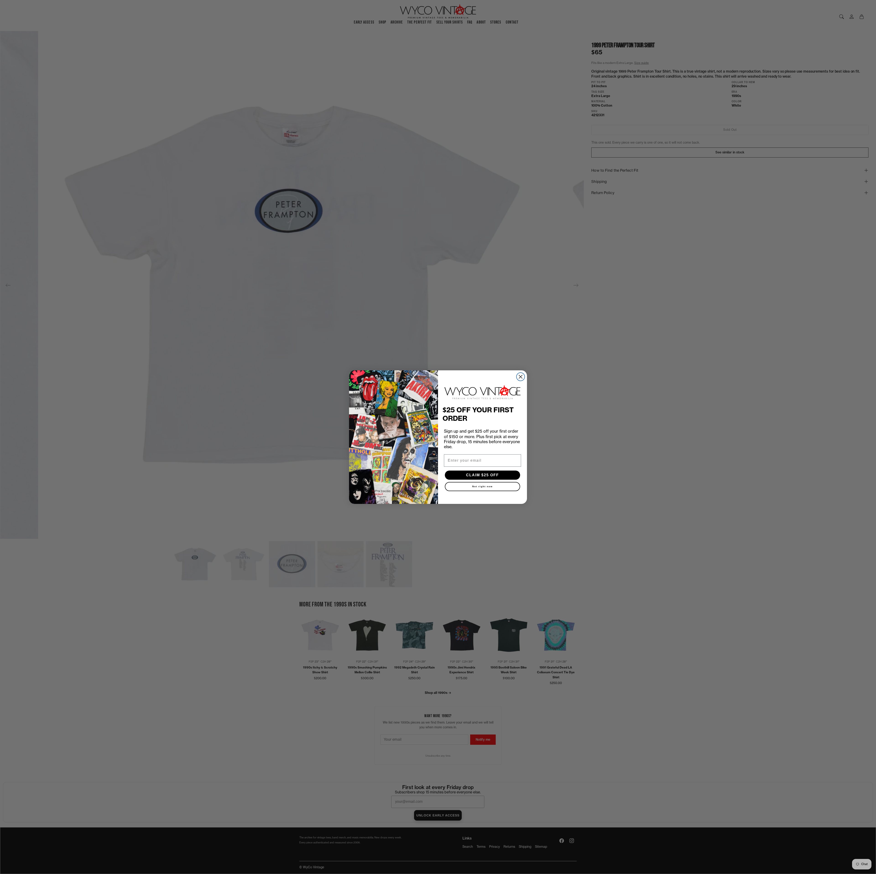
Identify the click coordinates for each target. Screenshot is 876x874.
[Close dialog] (520, 377)
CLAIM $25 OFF (482, 475)
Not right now (482, 486)
